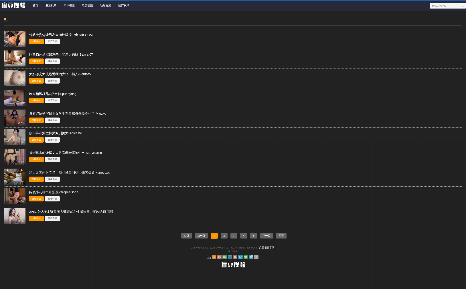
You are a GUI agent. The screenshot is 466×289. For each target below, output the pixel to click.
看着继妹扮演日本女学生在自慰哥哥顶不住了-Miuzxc (67, 113)
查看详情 (52, 41)
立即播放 (36, 41)
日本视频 (69, 5)
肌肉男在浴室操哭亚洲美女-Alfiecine (55, 133)
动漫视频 (105, 5)
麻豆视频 (51, 5)
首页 (35, 5)
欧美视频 (87, 5)
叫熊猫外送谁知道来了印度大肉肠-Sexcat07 (61, 54)
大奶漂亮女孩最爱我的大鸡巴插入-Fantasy (60, 74)
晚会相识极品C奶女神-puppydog (52, 94)
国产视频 (123, 5)
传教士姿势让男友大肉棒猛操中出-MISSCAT (61, 35)
